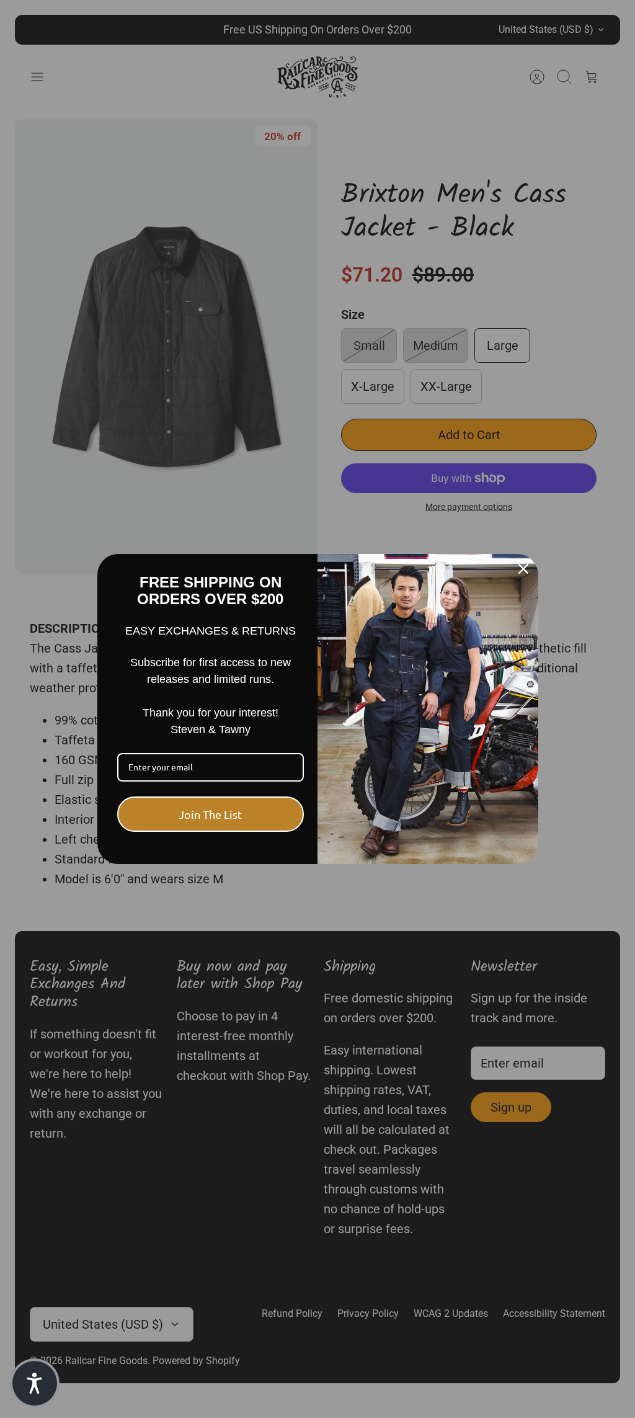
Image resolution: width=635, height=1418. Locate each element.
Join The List (210, 814)
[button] (35, 1383)
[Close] (523, 569)
